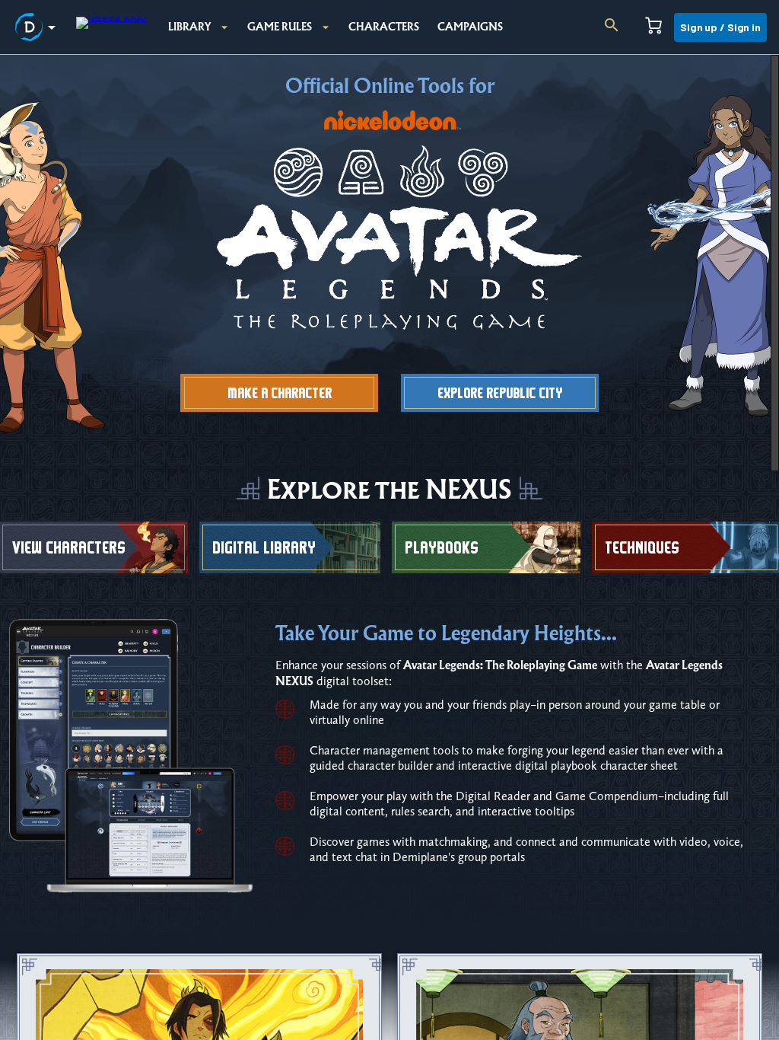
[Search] (611, 27)
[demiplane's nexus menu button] (38, 27)
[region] (389, 547)
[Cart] (653, 27)
